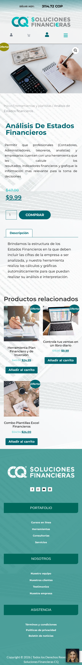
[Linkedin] (50, 489)
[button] (75, 50)
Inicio (8, 106)
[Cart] (29, 35)
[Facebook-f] (32, 489)
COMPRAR (35, 215)
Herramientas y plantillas (32, 106)
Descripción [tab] (19, 233)
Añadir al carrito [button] (22, 370)
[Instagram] (38, 489)
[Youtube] (44, 489)
